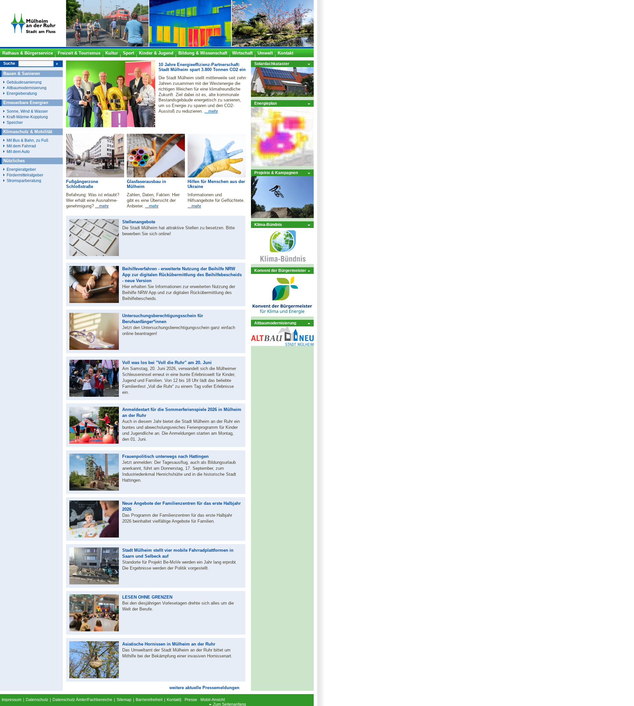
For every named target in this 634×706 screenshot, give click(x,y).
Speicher (15, 122)
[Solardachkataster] (282, 95)
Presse (191, 699)
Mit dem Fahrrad (21, 146)
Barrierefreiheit (149, 699)
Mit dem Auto (18, 151)
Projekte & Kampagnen (276, 172)
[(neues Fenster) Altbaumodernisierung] (282, 344)
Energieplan (265, 103)
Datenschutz (37, 699)
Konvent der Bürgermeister (280, 270)
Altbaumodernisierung (275, 323)
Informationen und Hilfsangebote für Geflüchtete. (216, 197)
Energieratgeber (21, 169)
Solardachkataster (271, 63)
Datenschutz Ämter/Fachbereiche (82, 699)
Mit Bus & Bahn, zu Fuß (27, 140)
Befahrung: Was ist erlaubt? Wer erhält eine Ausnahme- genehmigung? (92, 200)
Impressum (11, 699)
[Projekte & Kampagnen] (282, 216)
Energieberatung (22, 93)
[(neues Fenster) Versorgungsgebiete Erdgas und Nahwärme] (282, 164)
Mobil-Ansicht (212, 699)
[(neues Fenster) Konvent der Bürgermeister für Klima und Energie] (282, 315)
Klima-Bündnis (268, 224)
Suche (9, 63)
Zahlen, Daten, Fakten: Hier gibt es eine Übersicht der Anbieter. (153, 200)
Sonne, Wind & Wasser (27, 111)
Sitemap (124, 699)
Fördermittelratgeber (25, 175)
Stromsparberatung (24, 180)
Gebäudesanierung (24, 82)
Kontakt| (174, 699)
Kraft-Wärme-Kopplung (27, 117)
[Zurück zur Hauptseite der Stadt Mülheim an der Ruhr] (33, 45)
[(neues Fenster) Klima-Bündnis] (282, 262)
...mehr (211, 111)
